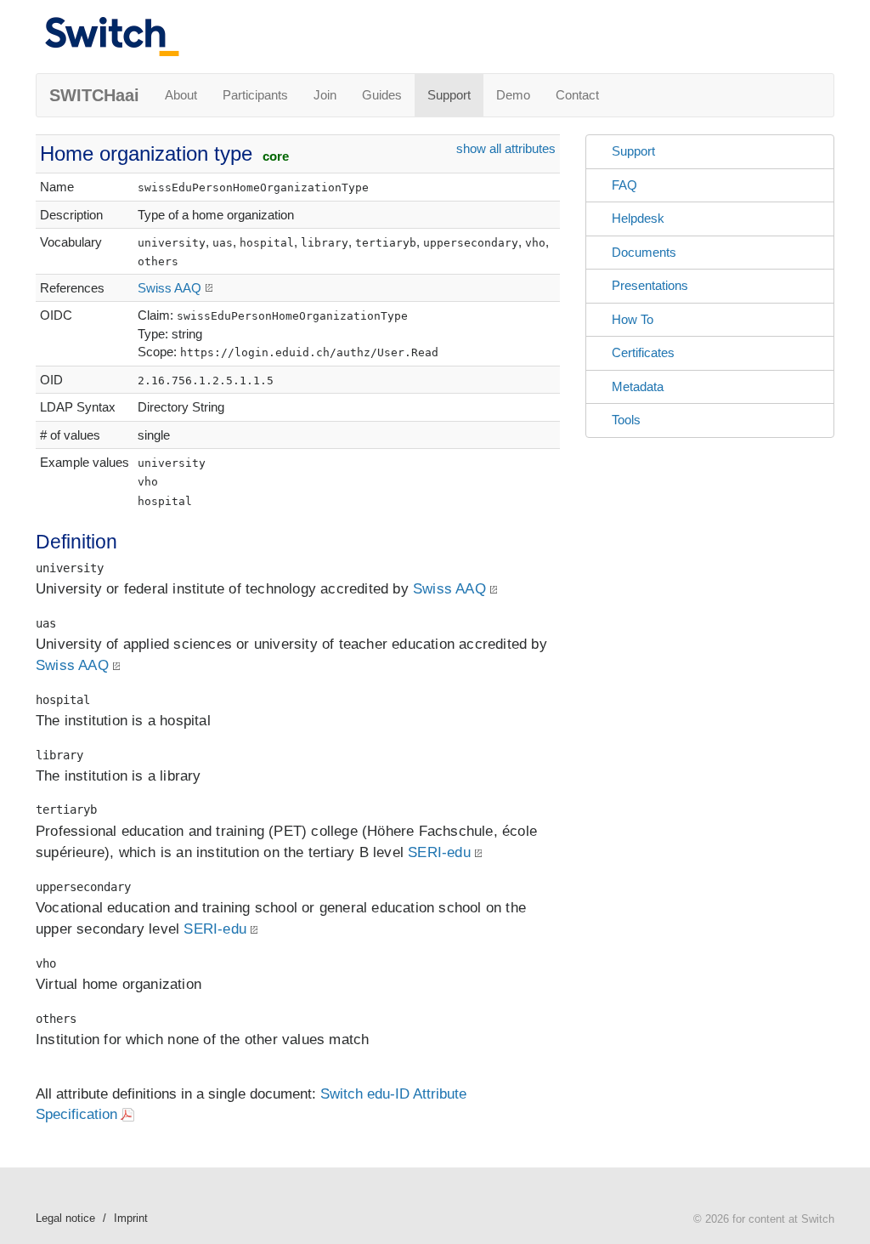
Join (325, 95)
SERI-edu (439, 852)
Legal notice (65, 1218)
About (181, 95)
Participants (255, 95)
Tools (626, 419)
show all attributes (506, 148)
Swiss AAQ (169, 288)
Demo (513, 95)
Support (449, 95)
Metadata (638, 386)
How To (632, 319)
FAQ (624, 185)
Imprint (131, 1218)
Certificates (643, 352)
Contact (577, 95)
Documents (644, 252)
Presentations (650, 285)
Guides (382, 95)
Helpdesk (638, 218)
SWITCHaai (94, 95)
